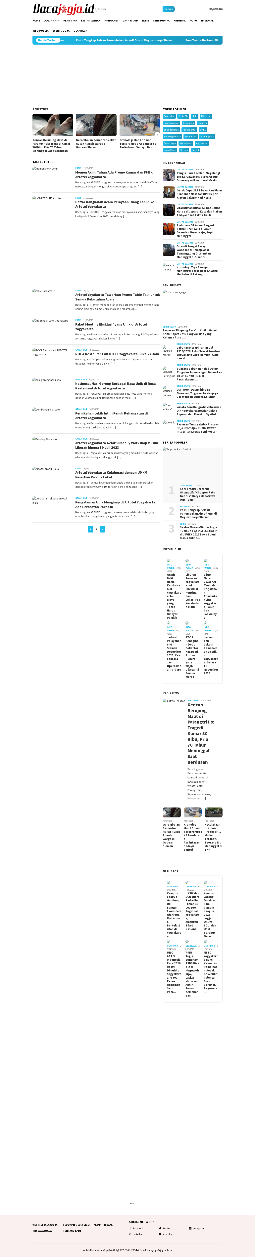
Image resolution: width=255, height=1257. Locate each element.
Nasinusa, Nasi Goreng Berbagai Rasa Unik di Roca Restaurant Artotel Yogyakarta (115, 385)
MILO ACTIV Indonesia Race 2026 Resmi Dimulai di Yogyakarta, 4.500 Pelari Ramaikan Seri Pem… (174, 972)
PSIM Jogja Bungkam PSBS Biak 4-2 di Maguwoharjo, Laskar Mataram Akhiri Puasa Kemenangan (192, 974)
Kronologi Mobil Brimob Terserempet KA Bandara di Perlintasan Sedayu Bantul (138, 143)
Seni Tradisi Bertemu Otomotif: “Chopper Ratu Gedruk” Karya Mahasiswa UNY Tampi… (197, 494)
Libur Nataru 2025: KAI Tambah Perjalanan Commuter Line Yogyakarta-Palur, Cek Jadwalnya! (211, 596)
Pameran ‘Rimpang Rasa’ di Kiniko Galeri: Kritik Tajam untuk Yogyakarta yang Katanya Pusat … (190, 334)
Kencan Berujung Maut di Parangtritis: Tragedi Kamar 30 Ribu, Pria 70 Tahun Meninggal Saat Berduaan (51, 145)
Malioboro (206, 116)
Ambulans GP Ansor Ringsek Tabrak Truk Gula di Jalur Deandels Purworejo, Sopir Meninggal (196, 230)
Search (169, 9)
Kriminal (185, 506)
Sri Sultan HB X (171, 129)
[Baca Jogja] (63, 9)
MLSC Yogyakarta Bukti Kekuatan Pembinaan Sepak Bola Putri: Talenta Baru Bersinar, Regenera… (211, 972)
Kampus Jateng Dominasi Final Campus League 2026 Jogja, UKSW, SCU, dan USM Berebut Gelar (210, 914)
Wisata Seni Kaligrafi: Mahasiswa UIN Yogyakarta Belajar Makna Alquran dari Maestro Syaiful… (199, 410)
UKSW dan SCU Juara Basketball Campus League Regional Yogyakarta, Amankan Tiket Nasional (192, 911)
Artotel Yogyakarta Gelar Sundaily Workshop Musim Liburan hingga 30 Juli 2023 (116, 445)
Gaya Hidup (81, 349)
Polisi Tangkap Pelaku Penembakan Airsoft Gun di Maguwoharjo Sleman (95, 40)
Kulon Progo (170, 149)
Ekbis (78, 168)
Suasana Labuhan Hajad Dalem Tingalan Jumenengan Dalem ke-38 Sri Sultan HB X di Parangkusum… (199, 374)
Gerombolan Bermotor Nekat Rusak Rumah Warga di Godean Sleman (96, 143)
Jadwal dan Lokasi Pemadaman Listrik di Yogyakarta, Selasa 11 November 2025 (211, 655)
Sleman (184, 149)
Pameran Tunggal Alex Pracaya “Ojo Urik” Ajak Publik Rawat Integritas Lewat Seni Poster (198, 428)
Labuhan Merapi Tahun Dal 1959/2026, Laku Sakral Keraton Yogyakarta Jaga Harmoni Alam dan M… (198, 353)
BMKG (203, 129)
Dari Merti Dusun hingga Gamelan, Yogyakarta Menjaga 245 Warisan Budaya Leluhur (197, 393)
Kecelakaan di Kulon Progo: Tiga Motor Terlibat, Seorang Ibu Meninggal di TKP (213, 837)
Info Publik (172, 549)
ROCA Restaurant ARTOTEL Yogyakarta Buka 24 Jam (117, 354)
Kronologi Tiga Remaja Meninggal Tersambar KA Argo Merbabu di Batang (197, 270)
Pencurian (169, 116)
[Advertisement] (127, 76)
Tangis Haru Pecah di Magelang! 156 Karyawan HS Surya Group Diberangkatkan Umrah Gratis (198, 176)
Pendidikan (190, 136)
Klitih (194, 116)
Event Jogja (170, 143)
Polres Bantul (189, 129)
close (131, 1203)
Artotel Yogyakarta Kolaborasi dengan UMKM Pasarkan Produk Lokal (111, 474)
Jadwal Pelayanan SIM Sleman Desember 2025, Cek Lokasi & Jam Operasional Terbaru (174, 653)
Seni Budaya (172, 285)
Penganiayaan (171, 122)
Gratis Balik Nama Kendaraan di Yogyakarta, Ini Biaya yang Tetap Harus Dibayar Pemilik (174, 596)
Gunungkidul (207, 136)
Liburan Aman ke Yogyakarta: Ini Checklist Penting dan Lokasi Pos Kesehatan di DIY (192, 591)
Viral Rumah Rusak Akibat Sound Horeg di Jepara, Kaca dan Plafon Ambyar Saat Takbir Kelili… (199, 211)
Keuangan (188, 122)
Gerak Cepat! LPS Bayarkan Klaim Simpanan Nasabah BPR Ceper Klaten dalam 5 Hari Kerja (199, 194)
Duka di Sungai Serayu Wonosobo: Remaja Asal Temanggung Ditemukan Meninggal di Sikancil (194, 252)
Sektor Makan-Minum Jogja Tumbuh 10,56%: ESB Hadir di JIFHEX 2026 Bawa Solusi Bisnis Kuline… (198, 533)
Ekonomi (202, 122)
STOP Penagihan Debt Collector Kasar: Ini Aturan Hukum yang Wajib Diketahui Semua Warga (192, 657)
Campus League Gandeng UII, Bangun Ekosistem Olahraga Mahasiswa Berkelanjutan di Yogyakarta (174, 914)
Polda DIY (183, 116)
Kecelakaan (186, 143)
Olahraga (170, 871)
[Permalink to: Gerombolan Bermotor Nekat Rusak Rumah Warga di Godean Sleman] (96, 125)
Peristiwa (40, 109)
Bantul (195, 149)
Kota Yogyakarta (172, 136)
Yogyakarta (202, 143)
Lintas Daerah (174, 163)
